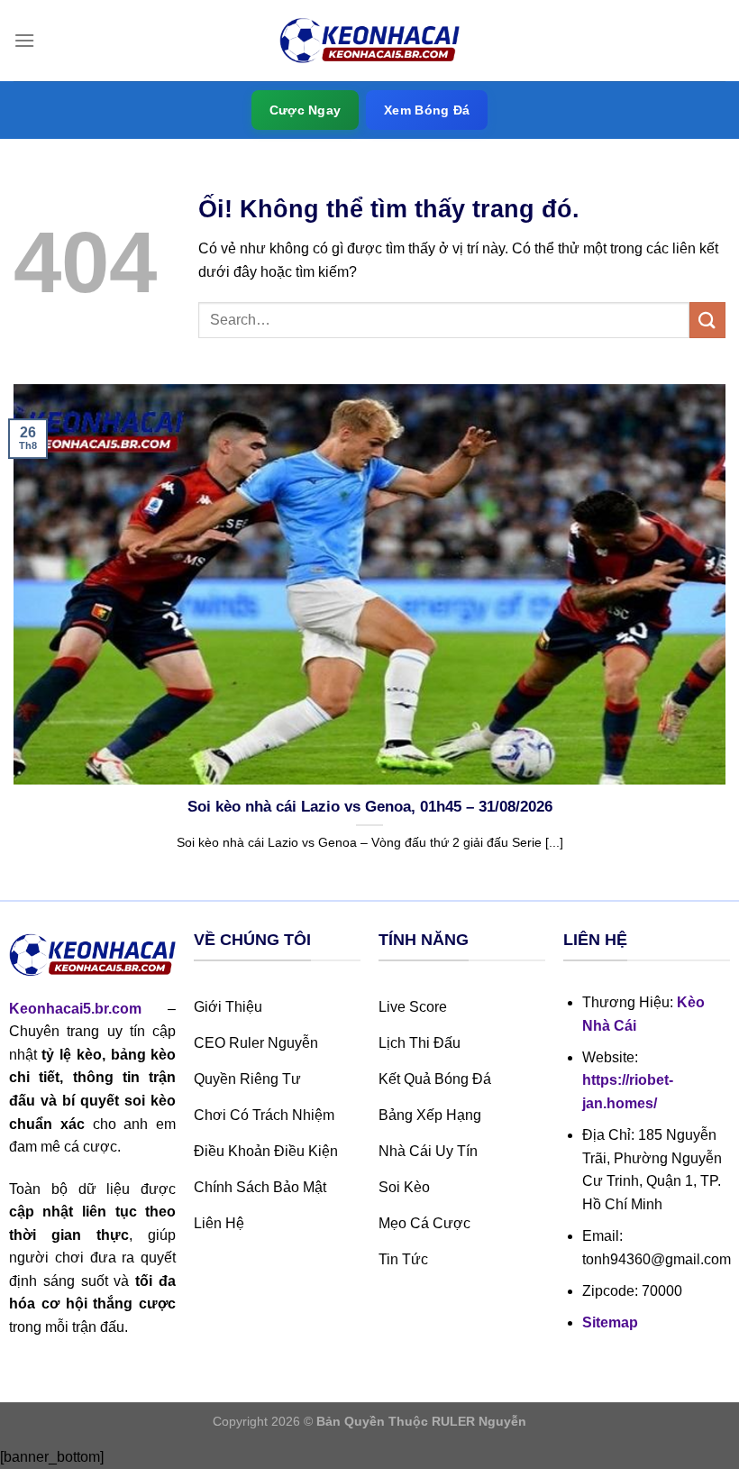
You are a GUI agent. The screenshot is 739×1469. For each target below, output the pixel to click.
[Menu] (24, 40)
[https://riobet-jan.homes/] (369, 41)
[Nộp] (707, 319)
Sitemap (610, 1322)
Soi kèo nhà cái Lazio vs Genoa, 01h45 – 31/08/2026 (369, 806)
